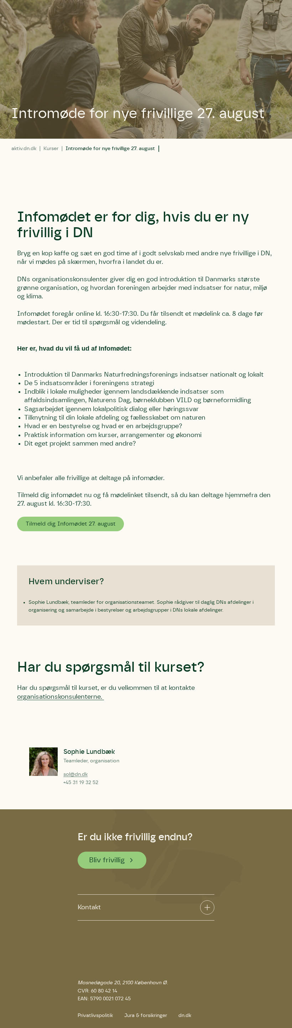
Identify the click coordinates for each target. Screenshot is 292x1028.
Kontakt (89, 907)
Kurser (50, 148)
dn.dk (184, 1015)
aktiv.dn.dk (23, 148)
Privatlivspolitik (95, 1015)
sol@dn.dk (75, 774)
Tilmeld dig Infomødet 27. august (70, 524)
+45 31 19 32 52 (80, 782)
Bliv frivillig (107, 860)
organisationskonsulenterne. (60, 697)
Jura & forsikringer (145, 1015)
